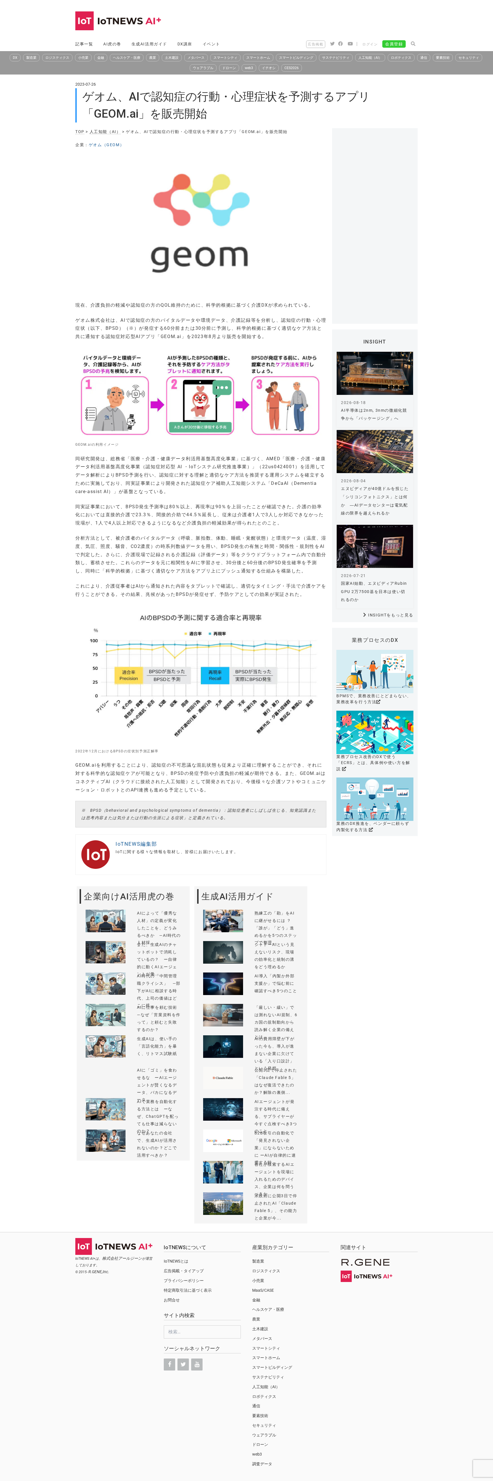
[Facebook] (169, 1365)
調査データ (262, 1464)
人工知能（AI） (370, 58)
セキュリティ (468, 58)
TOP (79, 131)
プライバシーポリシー (184, 1280)
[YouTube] (197, 1365)
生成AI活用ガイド (149, 44)
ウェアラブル (203, 68)
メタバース (196, 58)
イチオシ (269, 68)
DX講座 (184, 44)
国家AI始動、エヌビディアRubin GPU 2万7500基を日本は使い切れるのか (374, 591)
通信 (423, 58)
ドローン (229, 68)
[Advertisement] (314, 21)
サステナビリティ (335, 58)
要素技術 (443, 58)
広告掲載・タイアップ (184, 1271)
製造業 (31, 58)
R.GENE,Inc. (98, 1271)
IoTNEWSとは (176, 1261)
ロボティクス (401, 58)
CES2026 (291, 68)
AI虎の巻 (112, 44)
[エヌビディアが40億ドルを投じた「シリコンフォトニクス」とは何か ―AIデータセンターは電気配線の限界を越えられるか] (375, 451)
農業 (152, 58)
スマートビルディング (296, 58)
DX (15, 58)
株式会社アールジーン (122, 1258)
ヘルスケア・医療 (126, 58)
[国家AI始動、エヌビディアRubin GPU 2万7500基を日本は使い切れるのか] (375, 546)
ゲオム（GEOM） (106, 144)
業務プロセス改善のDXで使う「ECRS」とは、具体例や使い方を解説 (373, 762)
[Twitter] (183, 1365)
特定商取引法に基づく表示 (188, 1290)
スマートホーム (258, 58)
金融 (100, 58)
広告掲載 (315, 44)
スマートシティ (225, 58)
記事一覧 (84, 44)
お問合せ (172, 1300)
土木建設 (172, 58)
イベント (211, 44)
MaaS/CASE (263, 1290)
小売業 (83, 58)
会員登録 (394, 44)
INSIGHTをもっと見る (390, 615)
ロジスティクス (57, 58)
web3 (249, 68)
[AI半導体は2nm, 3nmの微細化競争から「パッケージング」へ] (375, 373)
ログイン (370, 44)
